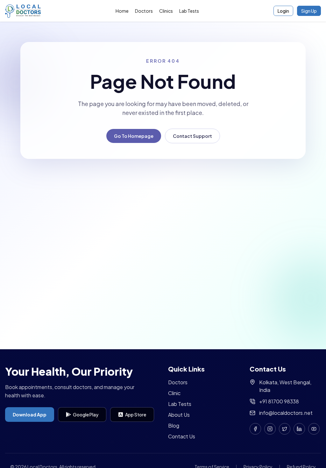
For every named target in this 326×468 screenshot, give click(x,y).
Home (122, 11)
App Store (135, 414)
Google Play (85, 414)
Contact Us (181, 436)
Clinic (174, 393)
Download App (29, 414)
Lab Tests (189, 11)
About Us (179, 414)
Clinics (166, 11)
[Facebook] (255, 429)
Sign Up (309, 11)
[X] (284, 429)
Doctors (144, 11)
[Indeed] (299, 429)
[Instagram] (270, 429)
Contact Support (192, 136)
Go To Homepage (133, 136)
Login (283, 11)
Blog (173, 425)
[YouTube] (314, 429)
